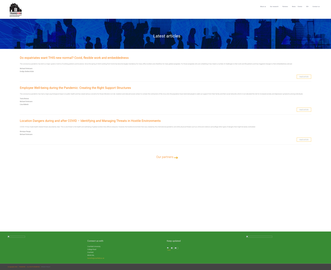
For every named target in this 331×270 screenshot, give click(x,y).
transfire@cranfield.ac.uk (95, 258)
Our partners (165, 157)
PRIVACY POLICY (45, 267)
